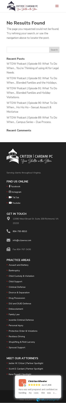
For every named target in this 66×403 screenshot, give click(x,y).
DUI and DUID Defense (20, 303)
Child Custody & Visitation (21, 276)
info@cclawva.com (22, 240)
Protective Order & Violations (23, 331)
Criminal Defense (17, 287)
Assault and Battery (18, 265)
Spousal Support (17, 347)
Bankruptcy (14, 270)
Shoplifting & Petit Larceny (22, 342)
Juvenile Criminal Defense (21, 320)
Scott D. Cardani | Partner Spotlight (26, 368)
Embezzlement (16, 308)
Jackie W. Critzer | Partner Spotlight (26, 363)
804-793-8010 (20, 231)
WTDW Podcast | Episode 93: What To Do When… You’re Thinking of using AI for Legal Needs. (33, 68)
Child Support (15, 281)
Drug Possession (17, 298)
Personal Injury (16, 325)
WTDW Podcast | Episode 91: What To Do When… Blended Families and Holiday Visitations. (32, 93)
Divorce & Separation (19, 292)
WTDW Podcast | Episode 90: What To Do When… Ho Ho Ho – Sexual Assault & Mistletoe (32, 107)
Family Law (14, 314)
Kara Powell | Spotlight (20, 374)
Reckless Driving (17, 336)
